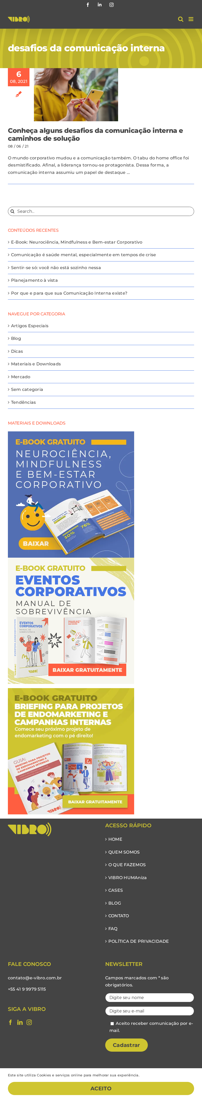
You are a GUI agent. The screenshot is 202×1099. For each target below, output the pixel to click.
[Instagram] (29, 1022)
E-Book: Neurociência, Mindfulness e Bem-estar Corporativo (77, 242)
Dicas (17, 351)
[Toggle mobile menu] (191, 19)
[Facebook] (10, 1022)
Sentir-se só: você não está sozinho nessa (56, 267)
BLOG (114, 903)
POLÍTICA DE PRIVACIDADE (138, 941)
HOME (115, 839)
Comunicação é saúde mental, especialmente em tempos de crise (83, 254)
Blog (16, 338)
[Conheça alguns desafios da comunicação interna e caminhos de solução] (76, 94)
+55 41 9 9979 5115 (27, 989)
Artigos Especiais (29, 325)
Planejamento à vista (34, 280)
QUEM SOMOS (124, 852)
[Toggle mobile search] (180, 19)
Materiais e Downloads (36, 363)
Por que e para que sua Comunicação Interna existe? (69, 293)
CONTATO (118, 915)
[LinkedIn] (20, 1022)
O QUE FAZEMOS (127, 864)
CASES (115, 890)
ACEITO (101, 1088)
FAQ (113, 928)
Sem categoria (27, 389)
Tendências (23, 402)
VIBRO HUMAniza (127, 877)
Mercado (21, 376)
